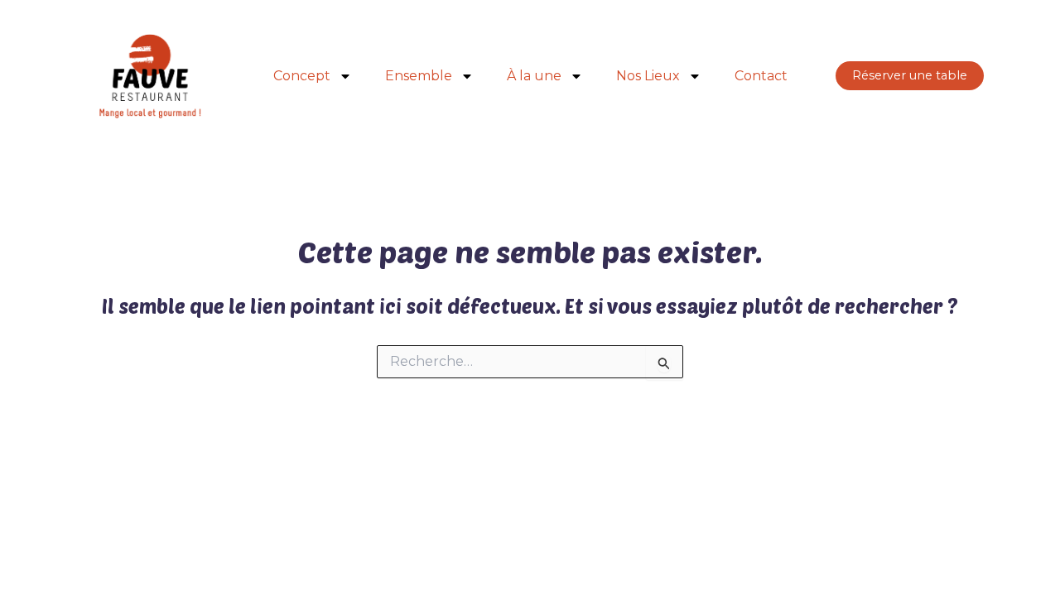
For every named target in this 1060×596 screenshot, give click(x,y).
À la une (534, 76)
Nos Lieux (648, 76)
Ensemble (418, 76)
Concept (301, 76)
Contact (761, 76)
